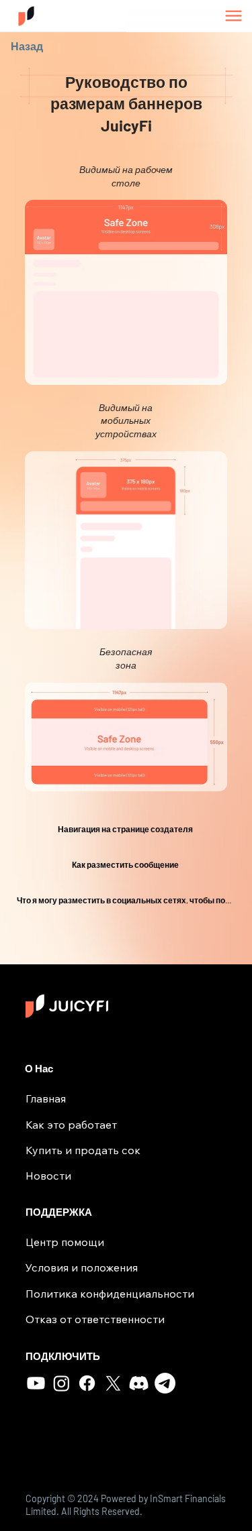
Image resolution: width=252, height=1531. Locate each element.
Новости (48, 1175)
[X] (113, 1383)
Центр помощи (65, 1242)
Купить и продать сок (83, 1150)
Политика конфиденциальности (110, 1293)
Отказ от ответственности (95, 1319)
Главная (46, 1098)
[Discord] (138, 1383)
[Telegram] (165, 1383)
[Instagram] (61, 1383)
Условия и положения (82, 1267)
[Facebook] (87, 1383)
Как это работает (71, 1124)
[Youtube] (36, 1383)
